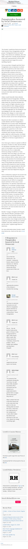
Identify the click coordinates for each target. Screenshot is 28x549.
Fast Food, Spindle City (9, 534)
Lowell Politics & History (14, 3)
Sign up (20, 485)
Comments (6, 26)
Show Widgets (14, 14)
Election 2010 (11, 25)
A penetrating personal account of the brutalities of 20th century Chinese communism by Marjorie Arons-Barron (13, 518)
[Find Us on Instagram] (6, 10)
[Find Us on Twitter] (9, 10)
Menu (14, 6)
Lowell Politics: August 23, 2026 (11, 524)
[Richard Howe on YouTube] (18, 10)
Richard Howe (14, 1)
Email (2, 543)
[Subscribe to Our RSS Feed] (21, 10)
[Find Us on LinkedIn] (15, 10)
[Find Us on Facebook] (12, 10)
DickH (16, 23)
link (6, 457)
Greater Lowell (17, 25)
